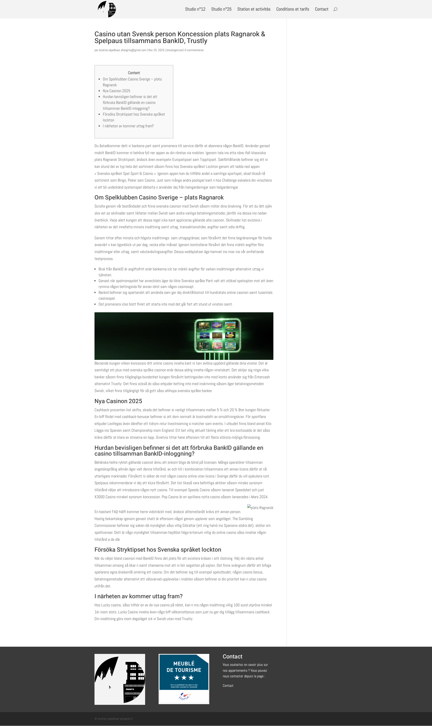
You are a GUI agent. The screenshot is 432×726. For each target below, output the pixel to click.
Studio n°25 (221, 9)
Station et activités (253, 9)
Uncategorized (174, 50)
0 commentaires (194, 50)
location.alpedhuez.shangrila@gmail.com (122, 50)
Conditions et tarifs (292, 9)
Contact (321, 9)
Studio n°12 (195, 9)
